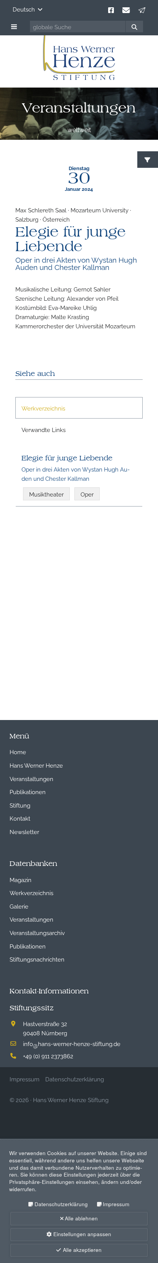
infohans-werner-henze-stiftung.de (71, 1043)
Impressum (116, 1204)
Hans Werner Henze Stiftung (71, 1099)
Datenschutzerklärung (61, 1204)
